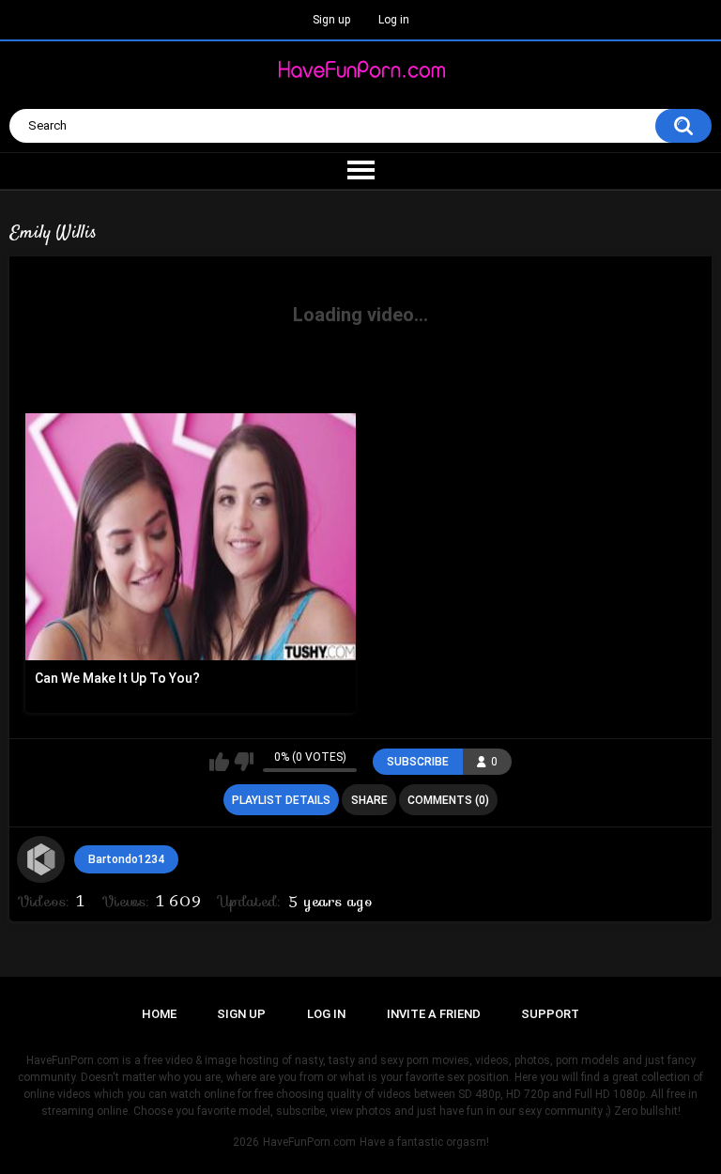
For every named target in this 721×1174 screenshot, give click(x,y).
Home (159, 1014)
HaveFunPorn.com (309, 1142)
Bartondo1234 (126, 859)
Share (369, 800)
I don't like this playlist (243, 761)
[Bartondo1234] (40, 859)
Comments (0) (448, 800)
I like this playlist (219, 761)
